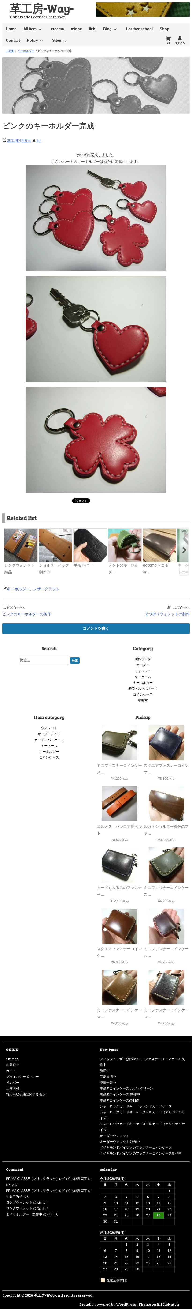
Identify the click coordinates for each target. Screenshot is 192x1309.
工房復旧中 (108, 1077)
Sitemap (59, 40)
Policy (32, 40)
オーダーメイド (49, 734)
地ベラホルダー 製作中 (24, 1214)
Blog (107, 29)
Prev (8, 531)
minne (76, 29)
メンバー (12, 1082)
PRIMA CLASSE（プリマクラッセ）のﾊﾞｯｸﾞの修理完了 (46, 1179)
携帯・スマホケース (143, 688)
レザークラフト (46, 589)
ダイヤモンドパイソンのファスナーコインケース (136, 1147)
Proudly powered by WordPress (107, 1304)
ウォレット (143, 671)
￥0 (168, 43)
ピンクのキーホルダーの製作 (26, 614)
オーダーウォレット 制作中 (120, 1141)
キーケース (143, 677)
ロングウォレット (19, 1202)
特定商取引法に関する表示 (25, 1094)
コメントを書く (96, 628)
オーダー (142, 665)
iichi (92, 29)
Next (184, 531)
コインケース (143, 694)
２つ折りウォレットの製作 (167, 614)
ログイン (179, 43)
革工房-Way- (42, 7)
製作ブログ (143, 659)
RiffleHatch (168, 1304)
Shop (164, 29)
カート (11, 1071)
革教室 (143, 700)
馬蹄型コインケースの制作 (119, 1100)
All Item (30, 29)
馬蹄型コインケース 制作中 (120, 1094)
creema (57, 29)
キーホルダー (18, 589)
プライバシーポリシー (22, 1077)
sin (39, 141)
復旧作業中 (108, 1082)
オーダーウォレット (114, 1136)
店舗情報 (12, 1088)
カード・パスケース (49, 740)
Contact (13, 40)
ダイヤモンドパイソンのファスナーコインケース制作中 (141, 1153)
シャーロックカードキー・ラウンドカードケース (136, 1106)
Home (11, 29)
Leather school (139, 29)
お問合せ (12, 1065)
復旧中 (105, 1071)
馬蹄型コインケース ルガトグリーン (126, 1088)
